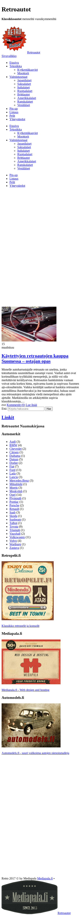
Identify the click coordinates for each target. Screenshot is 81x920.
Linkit (8, 417)
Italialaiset (23, 87)
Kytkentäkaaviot (27, 69)
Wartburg (15, 544)
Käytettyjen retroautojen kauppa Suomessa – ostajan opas (35, 358)
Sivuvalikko (9, 56)
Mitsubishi (15, 484)
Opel (12, 494)
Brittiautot (23, 94)
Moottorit (23, 73)
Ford (12, 470)
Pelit (12, 115)
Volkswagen (17, 537)
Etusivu (14, 62)
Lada (12, 473)
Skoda (13, 516)
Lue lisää (31, 405)
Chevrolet (15, 448)
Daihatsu (14, 455)
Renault (14, 509)
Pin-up (13, 108)
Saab (12, 512)
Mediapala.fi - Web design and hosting (25, 690)
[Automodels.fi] (31, 746)
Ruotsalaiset (24, 91)
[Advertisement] (40, 218)
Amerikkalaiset (26, 98)
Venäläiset (23, 105)
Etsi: (4, 408)
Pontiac (14, 501)
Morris (13, 487)
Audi (12, 441)
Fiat (11, 466)
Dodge (13, 463)
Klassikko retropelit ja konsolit (20, 625)
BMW (13, 445)
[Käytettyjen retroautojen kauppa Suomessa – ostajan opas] (29, 340)
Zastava (14, 547)
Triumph (14, 530)
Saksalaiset (24, 84)
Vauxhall (14, 533)
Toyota (13, 526)
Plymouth (15, 498)
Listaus (13, 112)
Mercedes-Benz (19, 480)
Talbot (13, 523)
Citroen (14, 452)
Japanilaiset (24, 80)
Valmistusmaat (18, 76)
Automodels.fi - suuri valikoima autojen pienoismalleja (35, 753)
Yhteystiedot (17, 119)
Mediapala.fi (45, 878)
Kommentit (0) (16, 405)
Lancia (13, 477)
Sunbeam (15, 519)
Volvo (13, 540)
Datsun (13, 459)
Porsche (14, 505)
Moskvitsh (15, 491)
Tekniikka (15, 66)
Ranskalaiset (25, 101)
